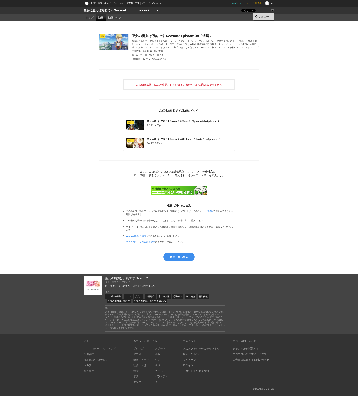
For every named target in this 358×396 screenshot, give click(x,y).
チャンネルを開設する (246, 348)
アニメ (155, 10)
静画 (100, 3)
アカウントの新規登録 (196, 370)
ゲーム (159, 370)
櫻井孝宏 (177, 296)
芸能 (157, 354)
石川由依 (203, 296)
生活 (157, 359)
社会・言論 (139, 365)
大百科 (129, 3)
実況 (137, 3)
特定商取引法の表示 (95, 359)
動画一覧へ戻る (179, 256)
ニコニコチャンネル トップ (100, 348)
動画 (93, 3)
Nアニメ (146, 3)
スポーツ (160, 348)
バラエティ (161, 376)
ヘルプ (87, 365)
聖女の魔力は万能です (119, 300)
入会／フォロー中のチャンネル (201, 348)
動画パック (114, 17)
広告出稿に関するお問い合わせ (251, 359)
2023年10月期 (113, 296)
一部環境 (208, 211)
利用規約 (89, 354)
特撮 (136, 370)
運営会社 (89, 370)
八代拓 (138, 296)
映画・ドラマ (141, 359)
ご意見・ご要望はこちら (145, 286)
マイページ (189, 359)
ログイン (236, 3)
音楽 (136, 376)
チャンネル (118, 3)
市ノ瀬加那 (164, 296)
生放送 (107, 3)
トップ (89, 17)
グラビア (160, 382)
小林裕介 (150, 296)
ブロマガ (138, 348)
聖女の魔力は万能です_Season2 (150, 300)
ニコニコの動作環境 (136, 235)
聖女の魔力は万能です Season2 (105, 10)
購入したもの (191, 354)
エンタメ (138, 382)
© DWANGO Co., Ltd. (263, 388)
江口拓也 (190, 296)
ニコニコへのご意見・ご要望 (250, 354)
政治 (157, 365)
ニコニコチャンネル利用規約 (140, 242)
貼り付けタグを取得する (117, 286)
